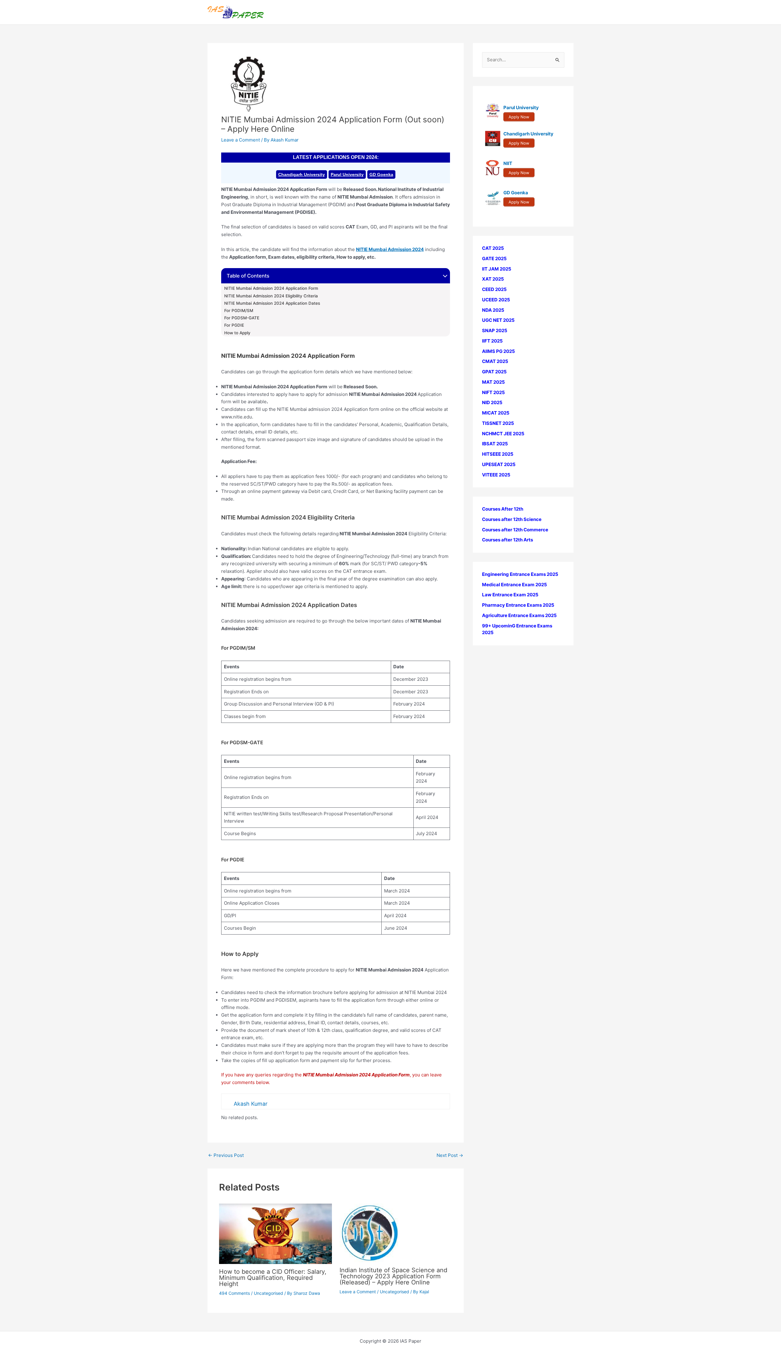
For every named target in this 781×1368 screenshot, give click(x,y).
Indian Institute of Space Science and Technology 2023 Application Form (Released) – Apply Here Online (393, 1276)
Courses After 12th (502, 509)
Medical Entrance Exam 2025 (514, 584)
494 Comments (234, 1293)
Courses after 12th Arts (507, 540)
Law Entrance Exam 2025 (510, 595)
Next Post (450, 1155)
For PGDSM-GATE (241, 317)
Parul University (347, 174)
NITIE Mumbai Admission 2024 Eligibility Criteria (271, 295)
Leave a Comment (240, 140)
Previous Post (226, 1155)
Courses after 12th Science (512, 519)
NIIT (507, 163)
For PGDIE (234, 325)
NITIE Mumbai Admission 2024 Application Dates (272, 303)
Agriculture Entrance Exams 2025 (519, 615)
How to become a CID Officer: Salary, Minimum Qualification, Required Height (272, 1277)
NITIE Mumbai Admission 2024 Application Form (271, 288)
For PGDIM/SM (238, 310)
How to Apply (237, 332)
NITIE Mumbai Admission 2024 (390, 249)
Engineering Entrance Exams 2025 (520, 574)
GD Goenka (381, 174)
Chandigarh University (301, 174)
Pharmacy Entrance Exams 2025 (518, 605)
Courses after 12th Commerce (515, 530)
